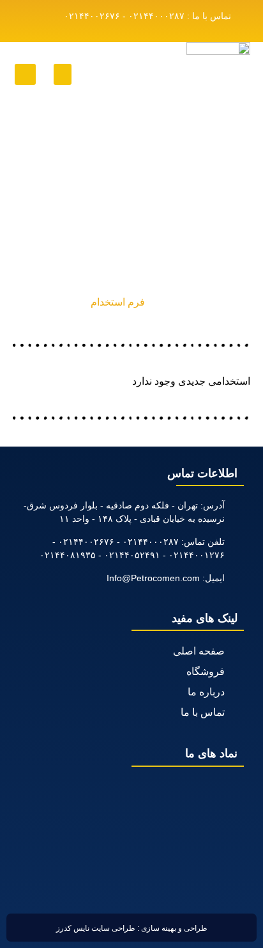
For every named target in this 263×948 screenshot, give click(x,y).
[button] (62, 74)
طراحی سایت (113, 928)
